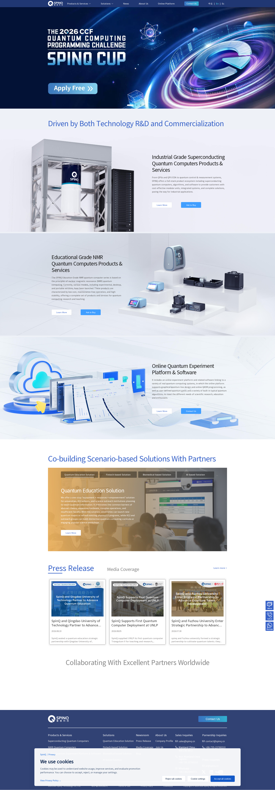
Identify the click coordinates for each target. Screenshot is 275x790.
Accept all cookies (222, 779)
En (217, 3)
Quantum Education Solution (118, 741)
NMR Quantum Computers (62, 747)
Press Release (143, 741)
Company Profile (164, 741)
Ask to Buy (191, 205)
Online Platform (166, 3)
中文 (210, 3)
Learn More (162, 205)
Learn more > (220, 567)
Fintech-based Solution (115, 747)
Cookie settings (198, 779)
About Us (143, 3)
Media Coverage (144, 747)
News (126, 3)
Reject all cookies (173, 779)
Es (223, 3)
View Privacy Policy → (50, 780)
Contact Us (191, 3)
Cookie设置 (168, 786)
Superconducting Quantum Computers (68, 741)
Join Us (159, 747)
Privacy (51, 754)
